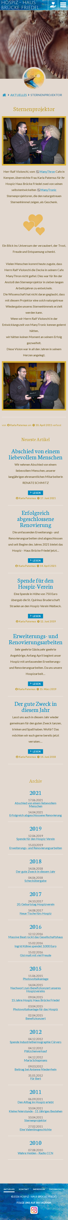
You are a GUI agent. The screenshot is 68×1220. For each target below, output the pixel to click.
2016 (35, 926)
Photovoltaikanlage (35, 979)
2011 (35, 1091)
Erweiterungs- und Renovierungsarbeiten (36, 638)
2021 (35, 792)
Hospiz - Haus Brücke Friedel (34, 78)
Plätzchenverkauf (35, 1051)
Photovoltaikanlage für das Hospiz (35, 1009)
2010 (35, 1142)
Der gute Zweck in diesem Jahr (35, 706)
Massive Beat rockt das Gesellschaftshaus (35, 937)
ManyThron (47, 171)
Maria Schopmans (35, 1060)
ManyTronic (48, 190)
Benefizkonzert (36, 1018)
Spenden (53, 5)
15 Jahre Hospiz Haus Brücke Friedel (36, 1000)
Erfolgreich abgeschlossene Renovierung (35, 518)
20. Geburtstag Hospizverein (35, 904)
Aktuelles (18, 95)
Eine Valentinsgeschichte (36, 1129)
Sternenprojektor (35, 1120)
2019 (35, 828)
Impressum (39, 1189)
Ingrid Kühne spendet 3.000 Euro (35, 946)
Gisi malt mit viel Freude (35, 955)
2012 (35, 1031)
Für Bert (35, 1078)
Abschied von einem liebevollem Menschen (36, 454)
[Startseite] (4, 95)
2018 (35, 861)
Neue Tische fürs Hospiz (36, 913)
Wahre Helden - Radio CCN (35, 1153)
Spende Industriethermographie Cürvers (35, 1042)
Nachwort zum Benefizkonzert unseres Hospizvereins (35, 989)
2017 (35, 894)
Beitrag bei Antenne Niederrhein (35, 1069)
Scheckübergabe (35, 880)
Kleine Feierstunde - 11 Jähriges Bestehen (35, 1111)
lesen (37, 492)
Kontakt (24, 1189)
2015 (35, 968)
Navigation (63, 5)
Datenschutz (56, 1189)
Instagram (34, 1210)
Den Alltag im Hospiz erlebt (36, 1102)
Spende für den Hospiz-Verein (35, 583)
